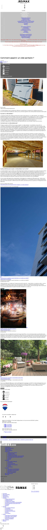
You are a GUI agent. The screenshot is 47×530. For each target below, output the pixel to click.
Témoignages (24, 15)
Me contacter (24, 38)
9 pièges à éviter (26, 19)
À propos (24, 12)
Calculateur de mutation (26, 35)
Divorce (26, 24)
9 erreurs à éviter (26, 28)
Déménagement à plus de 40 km (25, 22)
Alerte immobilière (26, 37)
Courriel (7, 74)
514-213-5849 (35, 491)
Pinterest (7, 70)
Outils (24, 33)
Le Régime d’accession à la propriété (26, 21)
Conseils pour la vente (26, 29)
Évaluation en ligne (25, 36)
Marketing (25, 14)
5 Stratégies (25, 27)
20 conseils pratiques (26, 26)
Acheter (24, 16)
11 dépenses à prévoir (26, 17)
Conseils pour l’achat (26, 20)
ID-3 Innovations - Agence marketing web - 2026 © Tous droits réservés (16, 439)
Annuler (2, 77)
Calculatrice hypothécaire (26, 34)
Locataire (26, 23)
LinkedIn (7, 72)
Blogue (7, 474)
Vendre (25, 25)
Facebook (7, 66)
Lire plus (2, 288)
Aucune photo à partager (6, 76)
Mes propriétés (24, 13)
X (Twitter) (7, 68)
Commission (25, 32)
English (23, 10)
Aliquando (4, 61)
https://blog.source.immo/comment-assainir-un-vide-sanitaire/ (14, 184)
